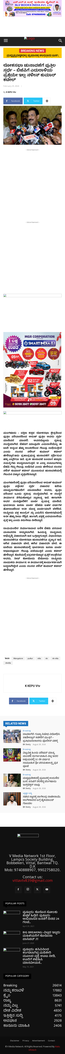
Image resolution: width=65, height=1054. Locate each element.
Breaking (27, 731)
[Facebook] (18, 889)
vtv (47, 658)
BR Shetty (27, 744)
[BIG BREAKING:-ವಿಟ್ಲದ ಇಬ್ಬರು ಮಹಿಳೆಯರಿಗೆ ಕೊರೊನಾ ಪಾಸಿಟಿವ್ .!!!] (11, 937)
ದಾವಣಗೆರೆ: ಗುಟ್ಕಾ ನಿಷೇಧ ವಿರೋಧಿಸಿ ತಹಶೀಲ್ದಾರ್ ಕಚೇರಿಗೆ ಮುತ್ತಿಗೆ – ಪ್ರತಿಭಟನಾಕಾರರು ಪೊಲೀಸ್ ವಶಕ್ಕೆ (41, 737)
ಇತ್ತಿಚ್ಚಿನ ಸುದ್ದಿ (27, 793)
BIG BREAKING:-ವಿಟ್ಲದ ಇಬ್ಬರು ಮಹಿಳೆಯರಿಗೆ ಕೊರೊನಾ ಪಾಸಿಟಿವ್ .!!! (41, 936)
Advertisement (38, 1040)
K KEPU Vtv (11, 92)
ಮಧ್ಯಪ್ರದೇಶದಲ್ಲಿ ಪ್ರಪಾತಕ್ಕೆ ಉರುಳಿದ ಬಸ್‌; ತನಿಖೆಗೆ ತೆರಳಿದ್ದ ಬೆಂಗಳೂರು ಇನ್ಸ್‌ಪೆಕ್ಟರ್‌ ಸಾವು (41, 781)
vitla (39, 658)
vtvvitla (8, 663)
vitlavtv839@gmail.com (32, 880)
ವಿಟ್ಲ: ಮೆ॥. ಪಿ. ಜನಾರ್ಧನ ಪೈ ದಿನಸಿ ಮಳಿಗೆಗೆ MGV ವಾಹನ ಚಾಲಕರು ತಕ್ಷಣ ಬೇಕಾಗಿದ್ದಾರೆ (32, 57)
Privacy (25, 1040)
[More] (47, 101)
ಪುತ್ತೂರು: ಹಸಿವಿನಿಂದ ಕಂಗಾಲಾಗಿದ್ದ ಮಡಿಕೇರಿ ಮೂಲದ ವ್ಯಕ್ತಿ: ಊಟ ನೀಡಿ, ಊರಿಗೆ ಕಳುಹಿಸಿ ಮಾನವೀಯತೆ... (39, 956)
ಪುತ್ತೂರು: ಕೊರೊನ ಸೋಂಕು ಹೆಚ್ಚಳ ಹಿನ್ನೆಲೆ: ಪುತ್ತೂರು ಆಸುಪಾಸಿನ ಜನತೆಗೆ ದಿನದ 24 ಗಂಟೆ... (41, 917)
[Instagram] (27, 889)
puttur (30, 658)
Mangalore (18, 658)
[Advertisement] (32, 184)
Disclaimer (14, 1040)
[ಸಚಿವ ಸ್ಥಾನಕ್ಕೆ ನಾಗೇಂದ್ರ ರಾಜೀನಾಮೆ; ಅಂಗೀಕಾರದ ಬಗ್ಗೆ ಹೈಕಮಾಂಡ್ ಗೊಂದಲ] (12, 798)
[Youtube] (47, 889)
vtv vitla (55, 658)
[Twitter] (37, 889)
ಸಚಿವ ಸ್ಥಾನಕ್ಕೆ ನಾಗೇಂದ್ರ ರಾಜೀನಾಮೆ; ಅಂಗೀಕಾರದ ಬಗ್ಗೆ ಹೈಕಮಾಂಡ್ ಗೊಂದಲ (41, 800)
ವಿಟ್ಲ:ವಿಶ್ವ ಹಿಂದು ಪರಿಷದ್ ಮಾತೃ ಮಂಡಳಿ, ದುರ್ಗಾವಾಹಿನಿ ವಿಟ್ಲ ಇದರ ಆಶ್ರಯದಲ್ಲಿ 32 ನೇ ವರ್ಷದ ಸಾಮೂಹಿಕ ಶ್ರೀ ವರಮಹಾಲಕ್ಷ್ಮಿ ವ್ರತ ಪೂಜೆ (40, 760)
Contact (51, 1040)
